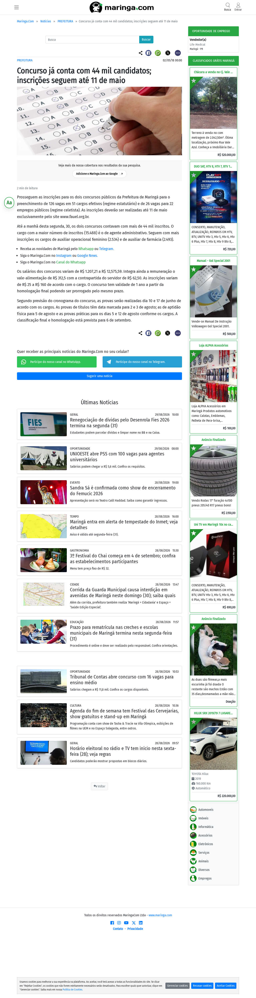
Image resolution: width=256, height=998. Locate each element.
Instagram (64, 255)
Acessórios (205, 835)
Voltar (101, 786)
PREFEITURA (65, 21)
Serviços (203, 853)
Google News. (87, 255)
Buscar (146, 39)
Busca (227, 9)
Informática (205, 827)
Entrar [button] (238, 9)
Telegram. (106, 248)
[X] (134, 923)
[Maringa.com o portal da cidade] (122, 7)
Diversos (204, 870)
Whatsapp (86, 248)
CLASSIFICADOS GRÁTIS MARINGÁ (213, 61)
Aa (9, 202)
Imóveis (203, 818)
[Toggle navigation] (16, 7)
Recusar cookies (202, 985)
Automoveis (205, 810)
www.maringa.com (160, 915)
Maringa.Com (25, 21)
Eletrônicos (205, 844)
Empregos (205, 878)
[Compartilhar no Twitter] (168, 53)
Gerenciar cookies (177, 985)
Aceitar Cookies (226, 985)
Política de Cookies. (73, 989)
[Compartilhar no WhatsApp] (158, 53)
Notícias (45, 21)
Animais (203, 861)
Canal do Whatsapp (71, 262)
